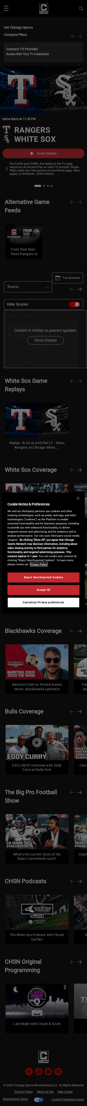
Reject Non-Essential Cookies (43, 577)
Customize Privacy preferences (43, 602)
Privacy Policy (38, 564)
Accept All (44, 589)
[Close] (78, 498)
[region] (43, 553)
